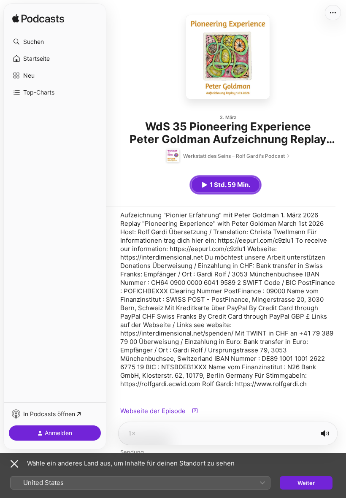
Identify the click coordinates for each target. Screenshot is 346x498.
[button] (54, 42)
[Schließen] (14, 464)
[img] (38, 19)
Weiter (306, 482)
